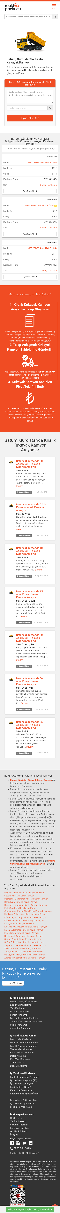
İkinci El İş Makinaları (21, 1106)
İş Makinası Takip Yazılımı (23, 1100)
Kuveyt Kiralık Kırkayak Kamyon (19, 923)
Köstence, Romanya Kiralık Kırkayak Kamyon (25, 917)
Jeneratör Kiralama (20, 1028)
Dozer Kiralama (18, 1055)
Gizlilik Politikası (18, 1131)
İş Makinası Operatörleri (22, 1103)
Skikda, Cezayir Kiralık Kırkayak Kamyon (22, 939)
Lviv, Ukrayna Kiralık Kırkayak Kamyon (21, 933)
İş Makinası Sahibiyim (21, 1083)
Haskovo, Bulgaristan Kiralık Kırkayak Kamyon (25, 914)
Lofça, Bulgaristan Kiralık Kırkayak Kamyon (24, 930)
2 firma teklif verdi (24, 576)
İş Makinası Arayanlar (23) (23, 1080)
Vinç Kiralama (17, 1008)
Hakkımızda (16, 1118)
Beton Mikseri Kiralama (22, 1052)
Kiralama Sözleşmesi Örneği (24, 1093)
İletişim (14, 1134)
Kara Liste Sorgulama (21, 1090)
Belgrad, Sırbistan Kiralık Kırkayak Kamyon (24, 892)
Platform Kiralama (19, 1011)
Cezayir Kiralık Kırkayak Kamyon (19, 895)
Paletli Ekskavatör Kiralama (24, 1042)
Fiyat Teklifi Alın (30, 118)
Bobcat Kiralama (18, 1065)
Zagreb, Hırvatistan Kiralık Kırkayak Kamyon (24, 957)
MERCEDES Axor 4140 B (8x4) (42, 162)
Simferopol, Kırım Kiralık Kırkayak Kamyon (23, 936)
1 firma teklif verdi (24, 536)
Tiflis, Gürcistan (49, 270)
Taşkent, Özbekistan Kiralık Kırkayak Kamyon (25, 945)
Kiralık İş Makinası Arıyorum (24, 1077)
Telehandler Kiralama (21, 1049)
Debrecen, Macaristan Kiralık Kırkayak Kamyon (26, 898)
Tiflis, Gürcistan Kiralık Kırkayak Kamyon (23, 948)
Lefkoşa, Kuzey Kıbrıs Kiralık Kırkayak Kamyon (25, 926)
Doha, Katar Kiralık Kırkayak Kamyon (21, 902)
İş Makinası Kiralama (22, 1073)
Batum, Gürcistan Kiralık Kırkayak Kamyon (31, 780)
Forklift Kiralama (18, 1014)
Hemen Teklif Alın (14, 983)
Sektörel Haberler (19, 1124)
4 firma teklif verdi (24, 666)
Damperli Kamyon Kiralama (24, 1018)
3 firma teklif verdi (24, 492)
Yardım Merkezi (18, 1121)
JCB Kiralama (17, 1062)
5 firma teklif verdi (24, 710)
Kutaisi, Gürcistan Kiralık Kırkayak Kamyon (24, 920)
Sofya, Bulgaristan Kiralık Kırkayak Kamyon (24, 942)
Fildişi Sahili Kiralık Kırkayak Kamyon (21, 908)
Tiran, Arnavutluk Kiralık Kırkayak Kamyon (23, 951)
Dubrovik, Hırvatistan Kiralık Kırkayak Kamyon (25, 905)
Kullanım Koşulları (19, 1128)
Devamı (19, 486)
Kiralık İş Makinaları (22, 997)
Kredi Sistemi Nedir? (20, 1087)
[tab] (30, 83)
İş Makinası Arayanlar (23, 1035)
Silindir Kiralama (18, 1024)
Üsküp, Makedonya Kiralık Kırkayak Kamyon (24, 954)
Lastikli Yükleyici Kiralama (23, 1046)
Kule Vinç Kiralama (20, 1059)
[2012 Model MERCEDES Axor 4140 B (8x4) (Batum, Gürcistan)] (55, 205)
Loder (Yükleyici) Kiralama (23, 1001)
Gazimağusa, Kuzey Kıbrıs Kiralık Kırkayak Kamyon (28, 911)
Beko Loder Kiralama (20, 1039)
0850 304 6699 (22, 1148)
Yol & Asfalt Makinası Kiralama (26, 1021)
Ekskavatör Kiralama (20, 1004)
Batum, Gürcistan (48, 185)
